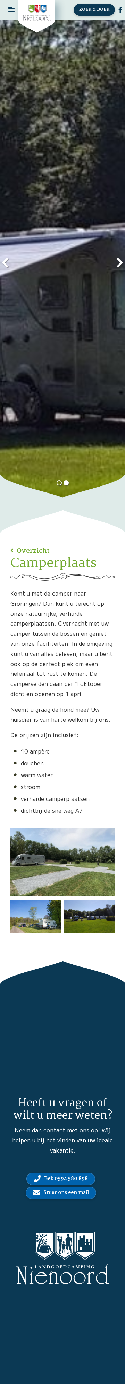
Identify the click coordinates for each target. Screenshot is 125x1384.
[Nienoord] (37, 13)
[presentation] (5, 261)
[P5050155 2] (35, 916)
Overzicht (32, 551)
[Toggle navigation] (11, 9)
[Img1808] (62, 862)
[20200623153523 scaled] (89, 916)
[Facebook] (120, 10)
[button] (59, 483)
